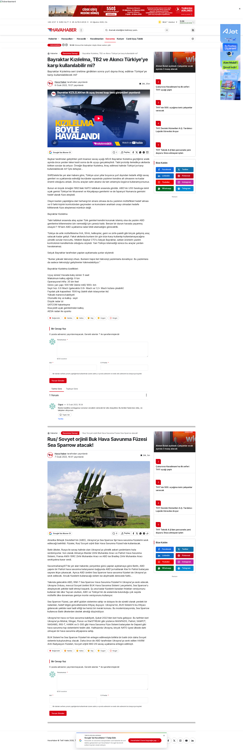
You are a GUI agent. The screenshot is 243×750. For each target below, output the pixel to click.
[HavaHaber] (62, 30)
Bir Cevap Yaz (58, 328)
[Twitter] (174, 741)
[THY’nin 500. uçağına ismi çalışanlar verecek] (174, 103)
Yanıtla (60, 419)
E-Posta (105, 363)
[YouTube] (186, 741)
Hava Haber (61, 82)
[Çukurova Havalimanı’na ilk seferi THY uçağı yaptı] (174, 83)
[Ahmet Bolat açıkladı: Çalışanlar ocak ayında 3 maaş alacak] (174, 62)
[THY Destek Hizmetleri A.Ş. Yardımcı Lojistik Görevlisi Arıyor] (174, 124)
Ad (51, 363)
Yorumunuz (62, 340)
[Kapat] (240, 9)
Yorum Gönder (58, 381)
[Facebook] (168, 741)
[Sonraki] (66, 45)
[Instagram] (180, 741)
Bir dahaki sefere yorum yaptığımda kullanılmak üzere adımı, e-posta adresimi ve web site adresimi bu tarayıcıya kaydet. (97, 374)
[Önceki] (63, 45)
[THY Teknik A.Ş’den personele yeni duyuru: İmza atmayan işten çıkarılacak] (174, 145)
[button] (193, 30)
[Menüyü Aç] (81, 30)
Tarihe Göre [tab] (56, 389)
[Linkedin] (192, 741)
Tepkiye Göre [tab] (72, 389)
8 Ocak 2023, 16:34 (75, 404)
